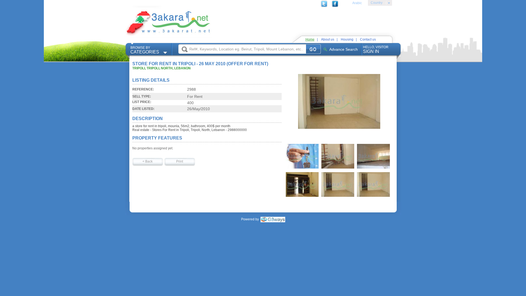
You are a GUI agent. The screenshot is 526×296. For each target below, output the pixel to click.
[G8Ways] (273, 219)
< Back (147, 161)
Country (375, 3)
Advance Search (343, 49)
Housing (347, 39)
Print (179, 161)
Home (310, 39)
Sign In (375, 49)
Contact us (368, 39)
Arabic (357, 3)
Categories (144, 50)
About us (327, 39)
